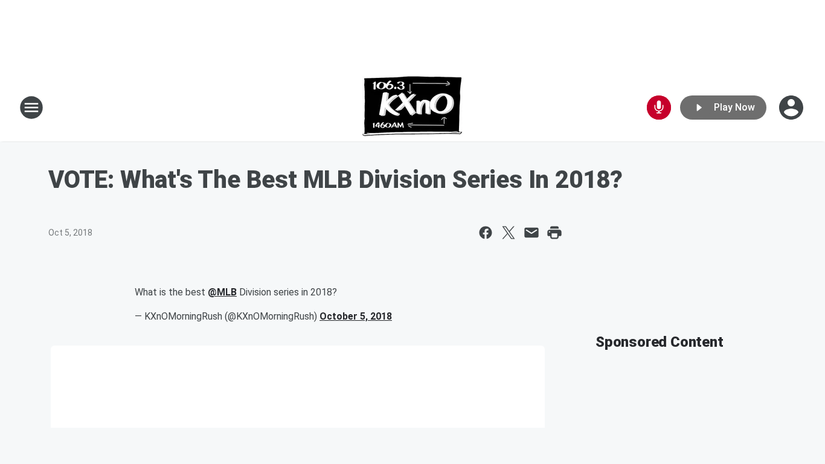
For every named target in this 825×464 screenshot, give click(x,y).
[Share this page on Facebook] (485, 232)
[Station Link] (412, 107)
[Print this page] (554, 232)
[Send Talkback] (659, 107)
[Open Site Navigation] (31, 107)
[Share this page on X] (508, 232)
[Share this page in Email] (531, 232)
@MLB (222, 292)
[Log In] (792, 107)
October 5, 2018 (355, 316)
